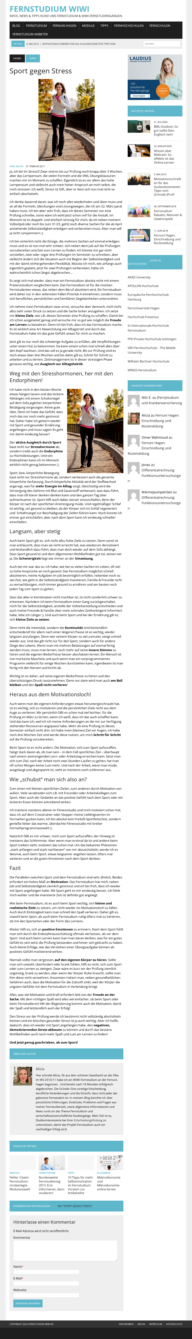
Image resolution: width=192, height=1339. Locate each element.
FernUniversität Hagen (144, 308)
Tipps (104, 26)
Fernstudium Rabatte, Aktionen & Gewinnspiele (168, 215)
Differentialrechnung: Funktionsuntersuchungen (154, 475)
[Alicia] (134, 422)
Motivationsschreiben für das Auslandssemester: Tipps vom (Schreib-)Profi (167, 187)
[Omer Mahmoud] (134, 444)
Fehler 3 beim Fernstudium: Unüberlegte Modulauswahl (20, 1183)
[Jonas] (134, 471)
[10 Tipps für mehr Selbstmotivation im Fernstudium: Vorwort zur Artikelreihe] (81, 1167)
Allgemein (103, 1172)
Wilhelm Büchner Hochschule (148, 361)
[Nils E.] (134, 404)
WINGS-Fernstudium (142, 370)
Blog (16, 26)
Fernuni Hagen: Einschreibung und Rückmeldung (167, 239)
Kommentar (21, 1237)
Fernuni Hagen (64, 26)
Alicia (19, 166)
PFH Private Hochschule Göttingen (152, 339)
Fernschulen (159, 26)
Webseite (19, 1290)
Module (88, 26)
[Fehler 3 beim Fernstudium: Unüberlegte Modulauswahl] (23, 1167)
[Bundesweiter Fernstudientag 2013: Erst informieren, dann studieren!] (52, 1167)
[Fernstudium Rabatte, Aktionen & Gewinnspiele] (139, 214)
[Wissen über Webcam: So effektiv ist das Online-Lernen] (139, 154)
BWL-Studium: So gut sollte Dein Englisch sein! (166, 130)
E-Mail (17, 1278)
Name (17, 1266)
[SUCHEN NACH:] (162, 43)
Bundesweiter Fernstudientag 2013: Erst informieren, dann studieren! (51, 1185)
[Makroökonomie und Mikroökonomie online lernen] (110, 1167)
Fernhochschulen (129, 26)
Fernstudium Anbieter (30, 34)
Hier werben (126, 1324)
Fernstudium (36, 26)
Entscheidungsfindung (88, 1120)
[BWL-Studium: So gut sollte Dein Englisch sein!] (139, 130)
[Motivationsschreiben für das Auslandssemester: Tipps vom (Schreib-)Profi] (139, 182)
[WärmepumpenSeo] (134, 499)
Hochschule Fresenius (143, 317)
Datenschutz (174, 1324)
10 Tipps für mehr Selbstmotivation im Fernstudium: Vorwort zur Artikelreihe (80, 1185)
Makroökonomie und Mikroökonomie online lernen (108, 1183)
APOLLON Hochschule (143, 286)
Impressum (155, 1324)
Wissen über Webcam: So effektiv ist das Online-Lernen (164, 157)
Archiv (141, 1324)
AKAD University (139, 277)
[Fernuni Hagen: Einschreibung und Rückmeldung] (139, 239)
